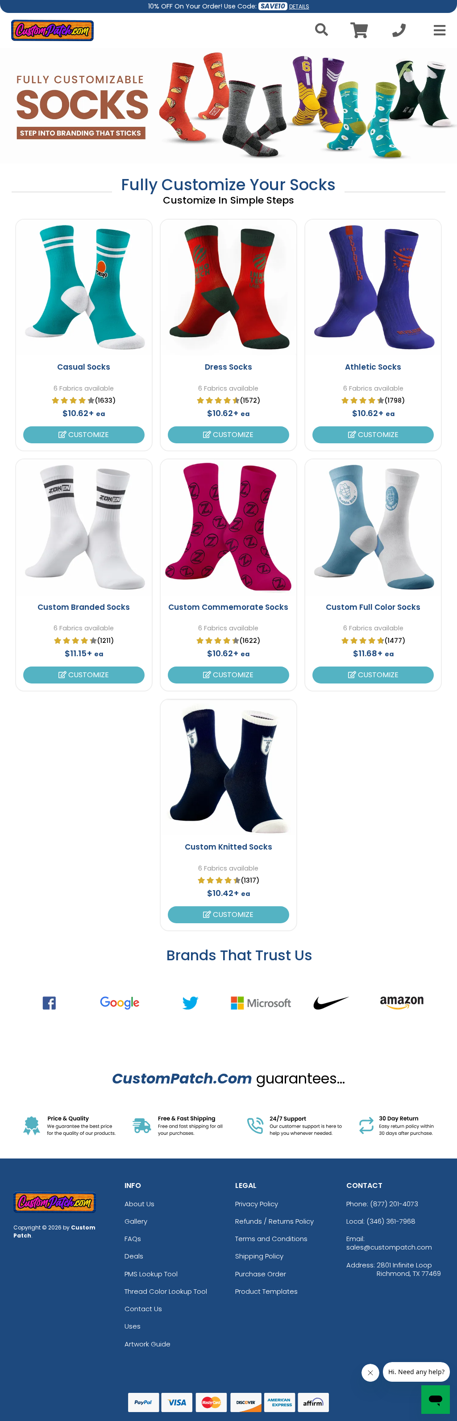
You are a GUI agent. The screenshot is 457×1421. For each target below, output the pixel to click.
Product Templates (266, 1291)
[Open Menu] (437, 30)
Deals (134, 1256)
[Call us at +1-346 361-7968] (399, 33)
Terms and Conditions (271, 1238)
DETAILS (299, 6)
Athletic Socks (373, 367)
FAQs (133, 1238)
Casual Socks (83, 367)
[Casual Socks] (84, 287)
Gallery (136, 1221)
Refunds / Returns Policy (274, 1221)
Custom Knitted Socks (228, 847)
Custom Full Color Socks (373, 607)
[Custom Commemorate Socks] (228, 527)
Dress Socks (228, 367)
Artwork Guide (147, 1344)
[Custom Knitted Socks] (228, 767)
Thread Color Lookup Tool (166, 1291)
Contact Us (143, 1308)
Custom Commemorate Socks (228, 607)
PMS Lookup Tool (151, 1274)
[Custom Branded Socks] (84, 527)
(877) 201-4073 (394, 1203)
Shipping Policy (259, 1256)
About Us (139, 1203)
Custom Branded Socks (83, 607)
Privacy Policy (256, 1203)
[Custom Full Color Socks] (373, 527)
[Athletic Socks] (373, 287)
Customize (87, 434)
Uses (133, 1326)
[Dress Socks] (228, 287)
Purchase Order (260, 1274)
